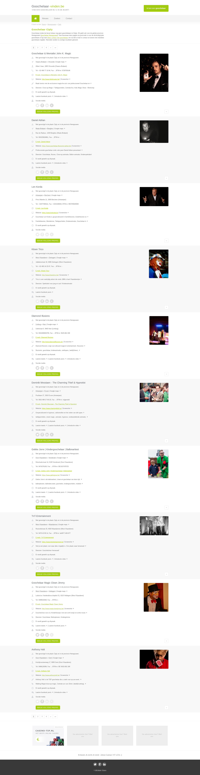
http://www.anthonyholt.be (50, 675)
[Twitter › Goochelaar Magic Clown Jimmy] (37, 635)
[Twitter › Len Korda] (37, 234)
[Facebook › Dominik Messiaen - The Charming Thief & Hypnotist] (42, 434)
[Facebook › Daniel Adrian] (42, 172)
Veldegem (52, 591)
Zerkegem (52, 258)
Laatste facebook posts (44, 96)
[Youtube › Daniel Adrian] (52, 172)
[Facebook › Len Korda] (42, 234)
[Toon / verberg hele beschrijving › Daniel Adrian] (71, 150)
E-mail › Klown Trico (42, 271)
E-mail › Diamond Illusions (44, 337)
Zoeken (57, 18)
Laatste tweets (41, 359)
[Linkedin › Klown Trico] (47, 301)
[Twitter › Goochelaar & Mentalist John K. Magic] (37, 105)
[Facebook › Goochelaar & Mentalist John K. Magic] (42, 105)
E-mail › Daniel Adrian (43, 142)
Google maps (61, 62)
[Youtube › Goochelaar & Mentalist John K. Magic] (52, 105)
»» (55, 47)
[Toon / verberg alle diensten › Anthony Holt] (71, 684)
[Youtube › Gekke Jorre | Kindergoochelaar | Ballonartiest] (52, 501)
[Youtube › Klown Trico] (52, 301)
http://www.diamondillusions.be (52, 342)
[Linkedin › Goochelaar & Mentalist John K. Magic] (47, 105)
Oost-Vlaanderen (41, 458)
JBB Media (98, 770)
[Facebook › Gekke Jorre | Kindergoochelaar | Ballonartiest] (42, 501)
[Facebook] (100, 764)
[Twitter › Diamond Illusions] (37, 368)
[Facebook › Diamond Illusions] (42, 368)
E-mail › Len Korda (42, 208)
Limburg (38, 324)
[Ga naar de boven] (166, 111)
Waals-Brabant (40, 128)
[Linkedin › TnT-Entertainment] (47, 568)
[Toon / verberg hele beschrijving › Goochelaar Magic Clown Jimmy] (71, 613)
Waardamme (53, 524)
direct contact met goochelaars (57, 38)
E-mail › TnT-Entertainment (45, 537)
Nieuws (45, 18)
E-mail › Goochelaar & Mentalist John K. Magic (51, 75)
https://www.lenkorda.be (50, 213)
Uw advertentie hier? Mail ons (83, 735)
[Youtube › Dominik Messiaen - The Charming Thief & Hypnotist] (52, 434)
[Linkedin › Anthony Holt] (47, 701)
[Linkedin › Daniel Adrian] (47, 172)
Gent (50, 658)
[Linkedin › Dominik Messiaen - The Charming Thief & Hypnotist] (47, 434)
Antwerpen (39, 195)
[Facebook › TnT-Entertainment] (42, 568)
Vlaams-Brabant (41, 62)
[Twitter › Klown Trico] (37, 301)
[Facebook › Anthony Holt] (42, 701)
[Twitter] (95, 764)
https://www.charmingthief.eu (51, 408)
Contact (69, 18)
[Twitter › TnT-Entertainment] (37, 568)
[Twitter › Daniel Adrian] (37, 172)
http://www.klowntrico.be (50, 275)
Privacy (104, 770)
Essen (46, 391)
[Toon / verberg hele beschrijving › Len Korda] (71, 217)
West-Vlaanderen (41, 258)
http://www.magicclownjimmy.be (52, 608)
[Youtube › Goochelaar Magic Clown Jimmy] (52, 635)
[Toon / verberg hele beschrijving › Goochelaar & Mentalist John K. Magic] (71, 83)
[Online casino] (49, 736)
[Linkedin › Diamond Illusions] (47, 368)
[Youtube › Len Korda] (52, 234)
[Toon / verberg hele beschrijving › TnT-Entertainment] (71, 546)
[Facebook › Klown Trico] (42, 301)
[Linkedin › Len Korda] (47, 234)
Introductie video (61, 96)
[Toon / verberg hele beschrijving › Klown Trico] (71, 279)
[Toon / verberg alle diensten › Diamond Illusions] (71, 350)
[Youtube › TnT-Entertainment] (52, 568)
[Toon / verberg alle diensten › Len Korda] (71, 221)
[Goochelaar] (35, 18)
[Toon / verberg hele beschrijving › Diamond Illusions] (71, 346)
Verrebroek (52, 458)
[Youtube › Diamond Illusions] (52, 368)
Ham (44, 324)
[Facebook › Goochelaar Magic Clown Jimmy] (42, 635)
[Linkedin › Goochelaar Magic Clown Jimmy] (47, 635)
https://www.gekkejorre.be (50, 475)
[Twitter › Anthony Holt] (37, 701)
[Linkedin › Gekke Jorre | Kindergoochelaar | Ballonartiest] (47, 501)
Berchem (47, 195)
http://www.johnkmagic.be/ (51, 79)
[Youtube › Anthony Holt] (52, 701)
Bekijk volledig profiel (48, 111)
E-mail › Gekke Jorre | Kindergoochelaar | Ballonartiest (54, 471)
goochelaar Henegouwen (49, 35)
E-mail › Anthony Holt (43, 671)
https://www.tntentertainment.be (52, 542)
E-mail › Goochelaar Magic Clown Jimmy (49, 604)
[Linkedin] (104, 764)
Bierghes (50, 128)
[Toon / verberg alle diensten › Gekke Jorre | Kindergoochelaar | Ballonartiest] (71, 484)
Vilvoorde (51, 62)
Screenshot (65, 79)
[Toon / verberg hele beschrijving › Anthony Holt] (71, 679)
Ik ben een (156, 8)
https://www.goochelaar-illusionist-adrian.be (56, 146)
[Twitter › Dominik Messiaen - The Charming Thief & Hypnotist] (37, 434)
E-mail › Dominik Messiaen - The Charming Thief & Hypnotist (56, 404)
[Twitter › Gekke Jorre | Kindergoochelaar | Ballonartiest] (37, 501)
